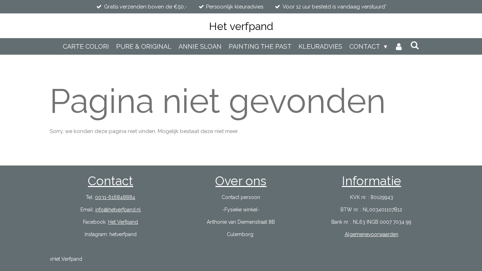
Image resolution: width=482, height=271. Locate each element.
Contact (110, 181)
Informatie (371, 181)
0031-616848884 (115, 197)
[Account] (398, 46)
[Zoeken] (415, 45)
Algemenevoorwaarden (371, 234)
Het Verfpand (123, 222)
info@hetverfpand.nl (118, 209)
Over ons (240, 181)
